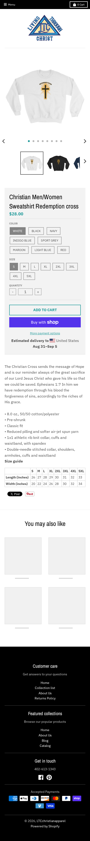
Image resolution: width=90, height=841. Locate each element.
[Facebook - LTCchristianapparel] (41, 777)
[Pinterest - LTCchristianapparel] (49, 777)
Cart (80, 4)
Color (13, 223)
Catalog (45, 746)
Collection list (45, 688)
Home (45, 683)
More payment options (45, 333)
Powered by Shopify (45, 826)
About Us (45, 693)
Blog (45, 741)
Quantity (15, 285)
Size (12, 259)
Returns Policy (45, 698)
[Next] (85, 141)
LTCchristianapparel (51, 821)
